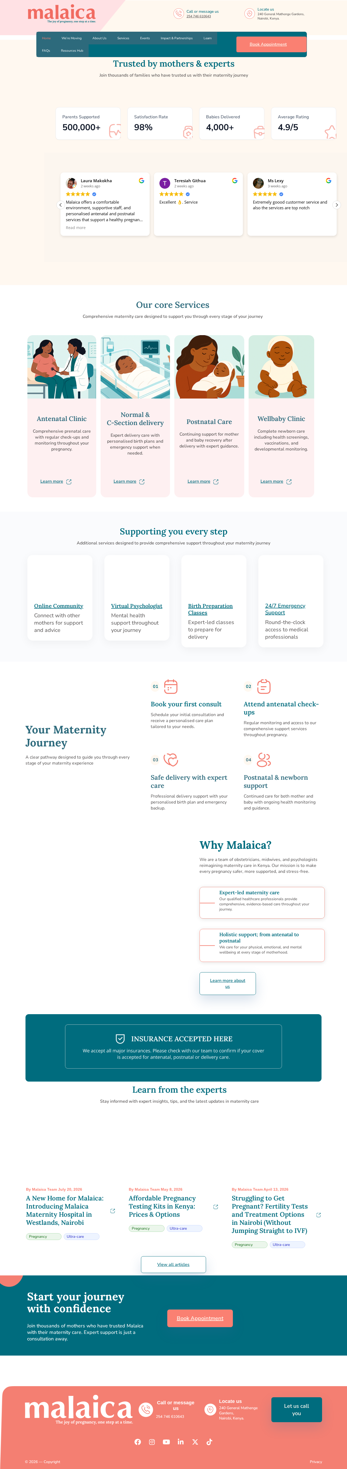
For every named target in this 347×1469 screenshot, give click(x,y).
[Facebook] (137, 1441)
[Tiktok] (209, 1441)
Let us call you (296, 1409)
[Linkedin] (180, 1441)
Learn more (51, 481)
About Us (99, 38)
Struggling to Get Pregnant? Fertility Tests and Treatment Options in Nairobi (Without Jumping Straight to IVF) (270, 1214)
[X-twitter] (195, 1441)
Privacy (316, 1461)
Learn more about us (227, 984)
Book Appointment (268, 44)
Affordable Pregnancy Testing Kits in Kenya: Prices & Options (162, 1206)
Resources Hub (72, 50)
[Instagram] (152, 1441)
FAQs (46, 50)
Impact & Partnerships (177, 38)
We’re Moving (72, 38)
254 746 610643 (199, 16)
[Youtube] (166, 1441)
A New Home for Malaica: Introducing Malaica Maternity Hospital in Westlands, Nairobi (65, 1210)
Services (123, 38)
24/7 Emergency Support (285, 609)
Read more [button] (76, 227)
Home (46, 38)
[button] (337, 205)
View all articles (173, 1265)
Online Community (58, 605)
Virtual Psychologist (136, 605)
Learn (208, 38)
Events (145, 38)
